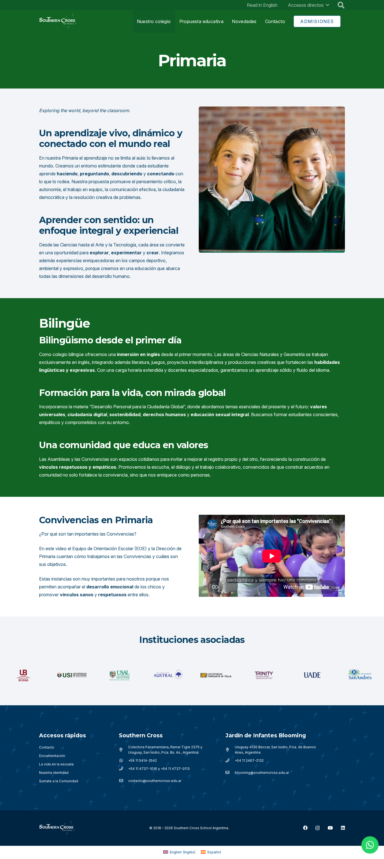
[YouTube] (330, 828)
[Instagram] (317, 828)
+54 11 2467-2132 (249, 760)
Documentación (52, 756)
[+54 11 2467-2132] (230, 761)
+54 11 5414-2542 (142, 760)
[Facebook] (305, 828)
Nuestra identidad (54, 772)
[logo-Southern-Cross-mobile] (58, 21)
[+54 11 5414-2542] (123, 761)
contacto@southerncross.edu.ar (154, 781)
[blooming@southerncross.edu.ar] (230, 773)
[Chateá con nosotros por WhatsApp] (370, 845)
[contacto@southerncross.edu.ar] (123, 781)
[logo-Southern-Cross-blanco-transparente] (57, 828)
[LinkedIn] (343, 828)
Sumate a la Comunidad (58, 781)
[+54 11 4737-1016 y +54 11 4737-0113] (123, 769)
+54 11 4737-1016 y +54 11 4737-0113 (159, 769)
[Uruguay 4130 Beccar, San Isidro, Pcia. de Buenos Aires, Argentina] (230, 750)
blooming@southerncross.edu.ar (262, 772)
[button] (327, 5)
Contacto (46, 747)
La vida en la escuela (56, 764)
